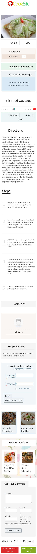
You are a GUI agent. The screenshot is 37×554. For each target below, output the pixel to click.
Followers (28, 541)
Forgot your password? (22, 369)
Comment (19, 304)
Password (12, 384)
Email (22, 507)
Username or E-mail (12, 376)
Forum (17, 541)
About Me (6, 541)
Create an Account (13, 400)
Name (7, 507)
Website (8, 516)
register (24, 82)
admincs (18, 332)
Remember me (24, 389)
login (18, 82)
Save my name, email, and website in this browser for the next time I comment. (18, 520)
